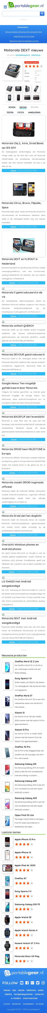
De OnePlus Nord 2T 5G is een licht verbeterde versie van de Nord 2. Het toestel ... (30, 701)
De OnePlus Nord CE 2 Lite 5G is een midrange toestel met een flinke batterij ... (28, 667)
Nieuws (23, 107)
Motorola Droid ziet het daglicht (22, 515)
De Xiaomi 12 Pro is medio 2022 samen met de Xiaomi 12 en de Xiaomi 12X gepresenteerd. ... (28, 735)
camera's (39, 994)
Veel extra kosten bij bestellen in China (24, 41)
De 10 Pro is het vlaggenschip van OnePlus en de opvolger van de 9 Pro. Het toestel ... (29, 752)
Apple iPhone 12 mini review (24, 36)
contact (7, 1004)
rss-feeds (40, 1004)
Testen (10, 112)
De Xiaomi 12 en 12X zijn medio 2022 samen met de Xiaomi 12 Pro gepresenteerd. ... (29, 718)
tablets (8, 994)
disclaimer (16, 1004)
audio (40, 990)
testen (21, 990)
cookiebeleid (28, 1004)
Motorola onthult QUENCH (18, 325)
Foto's (20, 112)
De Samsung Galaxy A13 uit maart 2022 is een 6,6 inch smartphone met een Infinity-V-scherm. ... (29, 770)
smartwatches (30, 998)
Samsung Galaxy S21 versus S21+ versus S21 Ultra (23, 32)
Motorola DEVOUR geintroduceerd (23, 354)
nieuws (13, 170)
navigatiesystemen (23, 994)
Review (12, 107)
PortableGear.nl (23, 55)
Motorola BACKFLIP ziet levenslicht (23, 416)
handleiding (34, 112)
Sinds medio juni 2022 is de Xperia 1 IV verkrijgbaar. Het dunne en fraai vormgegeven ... (30, 684)
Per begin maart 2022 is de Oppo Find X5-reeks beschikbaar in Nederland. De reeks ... (29, 821)
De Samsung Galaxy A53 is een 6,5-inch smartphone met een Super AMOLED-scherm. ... (30, 804)
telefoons (35, 55)
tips (14, 990)
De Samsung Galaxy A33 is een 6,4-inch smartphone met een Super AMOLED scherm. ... (30, 787)
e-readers (16, 998)
